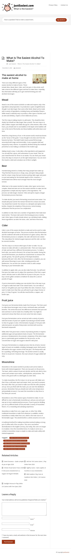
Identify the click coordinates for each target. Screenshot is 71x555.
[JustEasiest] (18, 7)
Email (32, 525)
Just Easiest (12, 64)
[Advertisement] (35, 39)
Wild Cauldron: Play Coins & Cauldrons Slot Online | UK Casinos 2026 (34, 477)
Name (32, 519)
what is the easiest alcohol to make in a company (17, 443)
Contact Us (64, 5)
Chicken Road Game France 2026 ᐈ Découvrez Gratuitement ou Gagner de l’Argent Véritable (13, 471)
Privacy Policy (53, 5)
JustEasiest (66, 552)
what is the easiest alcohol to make (19, 437)
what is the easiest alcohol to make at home (15, 440)
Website (32, 530)
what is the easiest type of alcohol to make (15, 446)
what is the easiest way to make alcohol (14, 449)
